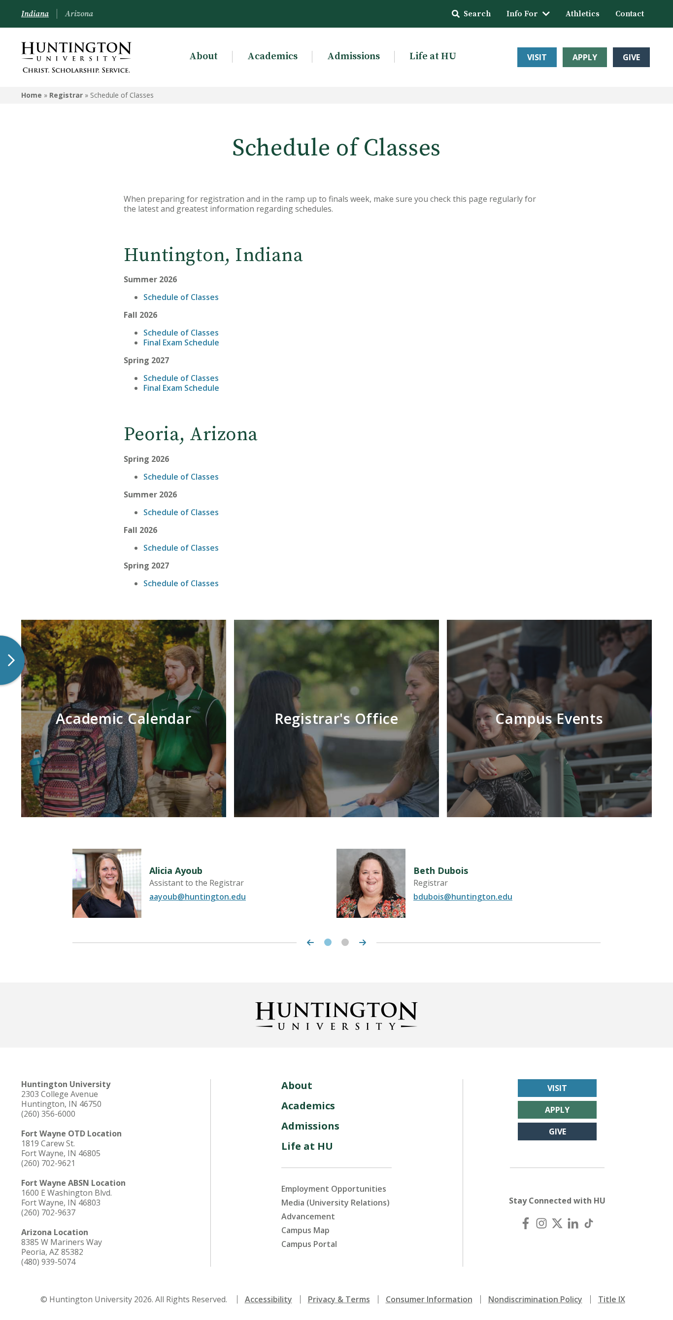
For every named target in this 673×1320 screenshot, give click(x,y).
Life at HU (432, 56)
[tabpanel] (204, 883)
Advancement (308, 1216)
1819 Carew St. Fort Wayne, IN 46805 (61, 1148)
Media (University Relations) (335, 1202)
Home (31, 95)
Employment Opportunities (333, 1188)
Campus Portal (309, 1244)
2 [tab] (345, 942)
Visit (537, 57)
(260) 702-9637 (48, 1212)
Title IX (611, 1299)
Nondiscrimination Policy (535, 1299)
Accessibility (268, 1299)
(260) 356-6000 (48, 1113)
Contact (629, 14)
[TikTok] (589, 1223)
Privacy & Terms (339, 1299)
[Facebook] (526, 1223)
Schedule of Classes (181, 297)
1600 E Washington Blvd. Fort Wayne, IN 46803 (66, 1197)
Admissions (353, 56)
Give (631, 57)
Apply (584, 57)
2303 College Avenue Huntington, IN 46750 (61, 1099)
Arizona (79, 14)
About (203, 56)
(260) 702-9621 (48, 1163)
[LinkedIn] (573, 1223)
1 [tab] (328, 942)
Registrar (66, 95)
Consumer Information (429, 1299)
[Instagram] (541, 1223)
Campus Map (305, 1230)
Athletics (583, 14)
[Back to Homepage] (336, 1014)
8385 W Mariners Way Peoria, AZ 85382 (61, 1247)
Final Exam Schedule (181, 342)
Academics (272, 56)
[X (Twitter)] (557, 1223)
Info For (522, 14)
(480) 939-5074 (48, 1261)
